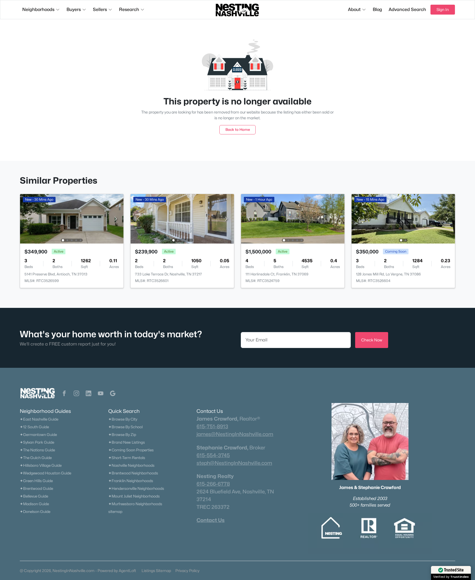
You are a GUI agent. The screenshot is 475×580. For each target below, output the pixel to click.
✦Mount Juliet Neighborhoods (134, 496)
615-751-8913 (212, 426)
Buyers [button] (74, 9)
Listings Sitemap (156, 570)
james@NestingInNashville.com (235, 434)
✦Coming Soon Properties (131, 450)
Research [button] (129, 9)
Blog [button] (377, 9)
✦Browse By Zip (122, 434)
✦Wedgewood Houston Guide (45, 473)
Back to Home (237, 129)
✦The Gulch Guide (36, 457)
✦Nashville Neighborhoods (131, 465)
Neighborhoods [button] (38, 9)
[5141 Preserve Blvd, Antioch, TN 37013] (71, 218)
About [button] (354, 9)
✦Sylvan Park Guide (37, 442)
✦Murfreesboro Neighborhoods (135, 504)
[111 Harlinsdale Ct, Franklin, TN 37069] (292, 218)
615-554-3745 (213, 455)
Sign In (443, 9)
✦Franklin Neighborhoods (130, 481)
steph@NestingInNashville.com (234, 463)
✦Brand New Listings (126, 442)
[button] (64, 393)
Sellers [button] (100, 9)
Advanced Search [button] (407, 9)
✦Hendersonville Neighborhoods (136, 488)
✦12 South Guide (34, 427)
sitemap (115, 511)
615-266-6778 (213, 484)
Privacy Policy (187, 570)
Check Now (371, 340)
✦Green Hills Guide (36, 481)
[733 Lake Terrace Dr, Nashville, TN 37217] (182, 218)
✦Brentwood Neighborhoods (133, 473)
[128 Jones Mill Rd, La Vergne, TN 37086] (403, 218)
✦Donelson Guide (35, 511)
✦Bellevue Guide (34, 496)
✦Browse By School (125, 427)
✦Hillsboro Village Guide (41, 465)
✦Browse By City (122, 419)
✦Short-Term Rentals (126, 457)
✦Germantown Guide (38, 434)
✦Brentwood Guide (36, 488)
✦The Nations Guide (37, 450)
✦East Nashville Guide (39, 419)
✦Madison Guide (34, 504)
